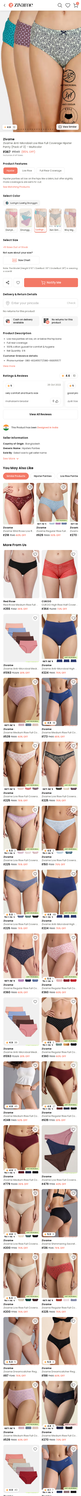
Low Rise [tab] (27, 170)
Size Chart (24, 260)
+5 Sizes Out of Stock (15, 247)
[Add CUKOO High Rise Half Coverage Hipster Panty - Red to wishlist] (73, 554)
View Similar (69, 126)
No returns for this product (62, 321)
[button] (4, 5)
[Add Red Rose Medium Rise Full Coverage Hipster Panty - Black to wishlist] (35, 554)
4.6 (9, 127)
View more (9, 366)
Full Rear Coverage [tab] (50, 170)
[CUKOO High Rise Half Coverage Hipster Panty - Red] (60, 574)
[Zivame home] (21, 5)
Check (71, 303)
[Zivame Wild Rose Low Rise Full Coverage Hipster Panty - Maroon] (18, 504)
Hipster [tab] (10, 170)
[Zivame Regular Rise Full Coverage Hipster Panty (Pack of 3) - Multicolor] (51, 504)
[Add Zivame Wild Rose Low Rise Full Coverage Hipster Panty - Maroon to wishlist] (30, 487)
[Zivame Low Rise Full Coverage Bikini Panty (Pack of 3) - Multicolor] (21, 766)
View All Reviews (40, 414)
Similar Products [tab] (16, 476)
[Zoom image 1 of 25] (40, 71)
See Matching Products (16, 186)
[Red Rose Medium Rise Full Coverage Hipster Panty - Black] (21, 574)
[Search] (60, 5)
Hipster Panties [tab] (43, 476)
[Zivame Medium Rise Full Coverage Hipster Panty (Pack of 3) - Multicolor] (21, 702)
